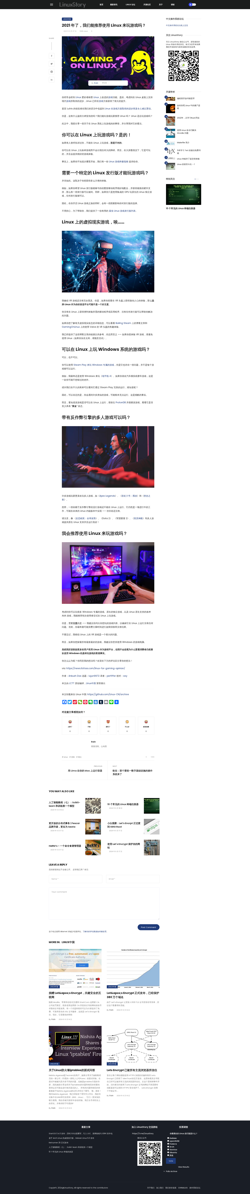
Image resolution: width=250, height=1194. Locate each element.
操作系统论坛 (194, 1187)
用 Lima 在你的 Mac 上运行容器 (85, 770)
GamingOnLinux (71, 326)
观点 (80, 757)
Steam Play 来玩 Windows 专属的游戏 (94, 364)
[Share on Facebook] (51, 56)
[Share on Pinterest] (51, 72)
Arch (172, 1146)
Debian (173, 1138)
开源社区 (147, 4)
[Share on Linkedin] (51, 80)
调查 (173, 4)
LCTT (71, 683)
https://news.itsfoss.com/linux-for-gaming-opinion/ (95, 668)
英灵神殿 (138, 518)
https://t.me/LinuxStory (143, 1133)
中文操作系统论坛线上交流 (177, 25)
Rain (96, 83)
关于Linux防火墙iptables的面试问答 (72, 1070)
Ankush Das (74, 675)
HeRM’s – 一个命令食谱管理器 (65, 845)
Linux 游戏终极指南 (118, 161)
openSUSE (174, 1141)
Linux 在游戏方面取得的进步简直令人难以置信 (128, 108)
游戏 (110, 97)
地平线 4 (106, 376)
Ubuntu (173, 1152)
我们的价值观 (170, 1187)
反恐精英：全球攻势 (86, 518)
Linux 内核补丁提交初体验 (188, 158)
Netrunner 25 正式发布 (58, 1142)
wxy (125, 675)
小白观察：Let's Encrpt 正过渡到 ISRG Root (123, 825)
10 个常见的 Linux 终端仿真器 (123, 804)
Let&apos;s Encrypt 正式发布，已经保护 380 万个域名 (133, 995)
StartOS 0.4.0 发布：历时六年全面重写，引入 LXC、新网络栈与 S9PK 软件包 (81, 1133)
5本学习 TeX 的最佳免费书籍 (189, 152)
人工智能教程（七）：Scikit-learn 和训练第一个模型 (64, 804)
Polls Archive (171, 1171)
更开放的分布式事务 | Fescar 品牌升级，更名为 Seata (64, 825)
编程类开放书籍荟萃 (186, 98)
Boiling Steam (123, 323)
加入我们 (160, 1187)
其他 (171, 1155)
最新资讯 (113, 4)
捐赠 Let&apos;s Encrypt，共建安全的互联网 (75, 995)
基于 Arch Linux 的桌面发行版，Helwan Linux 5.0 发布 (71, 1138)
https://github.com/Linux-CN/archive (108, 694)
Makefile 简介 (183, 142)
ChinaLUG (183, 1187)
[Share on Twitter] (51, 64)
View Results (183, 1167)
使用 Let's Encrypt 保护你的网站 (123, 845)
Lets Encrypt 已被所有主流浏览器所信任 (132, 1070)
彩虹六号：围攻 (129, 495)
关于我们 (150, 1187)
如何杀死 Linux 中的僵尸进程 (188, 107)
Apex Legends (107, 495)
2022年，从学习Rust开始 (188, 117)
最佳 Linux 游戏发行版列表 (122, 210)
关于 (161, 4)
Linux (78, 97)
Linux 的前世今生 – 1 (186, 164)
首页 (101, 4)
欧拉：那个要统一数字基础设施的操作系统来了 (132, 772)
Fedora (173, 1144)
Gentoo (173, 1149)
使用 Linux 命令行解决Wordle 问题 (186, 132)
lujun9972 (94, 675)
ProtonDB (121, 402)
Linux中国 (67, 19)
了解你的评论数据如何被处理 (94, 931)
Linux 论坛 (130, 4)
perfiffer (111, 675)
